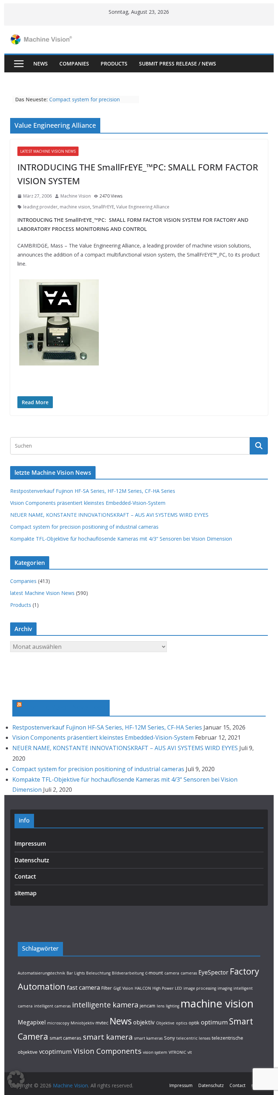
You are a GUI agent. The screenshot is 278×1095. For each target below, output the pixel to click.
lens (160, 1006)
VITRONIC (177, 1052)
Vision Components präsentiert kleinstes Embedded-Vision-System (87, 502)
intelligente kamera (105, 1005)
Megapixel (32, 1022)
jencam (147, 1005)
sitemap (25, 893)
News (40, 63)
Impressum (30, 843)
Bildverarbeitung (128, 973)
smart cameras (65, 1038)
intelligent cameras (52, 1006)
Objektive (165, 1023)
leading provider (40, 207)
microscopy (58, 1023)
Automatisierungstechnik (41, 973)
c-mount (154, 972)
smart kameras (148, 1038)
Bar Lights (76, 973)
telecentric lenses (193, 1038)
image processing (200, 988)
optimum (214, 1022)
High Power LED (167, 988)
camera (171, 973)
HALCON (143, 988)
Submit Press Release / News (177, 63)
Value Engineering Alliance (142, 207)
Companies (74, 63)
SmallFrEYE (103, 207)
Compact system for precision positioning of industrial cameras (87, 103)
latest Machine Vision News (48, 151)
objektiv (144, 1022)
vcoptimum (55, 1051)
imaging (225, 988)
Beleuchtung (98, 973)
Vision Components (107, 1051)
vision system (155, 1052)
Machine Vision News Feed (64, 707)
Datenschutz (31, 860)
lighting (172, 1006)
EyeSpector (213, 972)
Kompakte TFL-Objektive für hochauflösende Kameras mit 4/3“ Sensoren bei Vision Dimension (121, 538)
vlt (190, 1052)
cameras (189, 973)
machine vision (75, 207)
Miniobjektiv (82, 1023)
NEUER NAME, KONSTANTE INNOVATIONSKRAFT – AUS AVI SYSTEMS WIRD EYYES (109, 514)
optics (181, 1023)
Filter (106, 988)
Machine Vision (75, 196)
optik (194, 1022)
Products (114, 63)
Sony (169, 1038)
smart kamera (108, 1037)
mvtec (102, 1022)
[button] (16, 1079)
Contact (25, 876)
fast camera (83, 987)
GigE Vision (123, 988)
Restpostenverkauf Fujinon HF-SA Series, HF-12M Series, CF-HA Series (92, 490)
